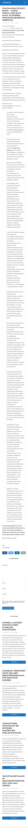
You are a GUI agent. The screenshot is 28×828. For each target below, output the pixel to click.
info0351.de (7, 2)
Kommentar (5, 565)
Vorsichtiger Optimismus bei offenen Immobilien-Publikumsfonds (11, 728)
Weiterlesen (14, 662)
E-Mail (4, 588)
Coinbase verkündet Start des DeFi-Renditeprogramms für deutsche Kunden (13, 675)
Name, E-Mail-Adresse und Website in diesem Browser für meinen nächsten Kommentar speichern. (13, 602)
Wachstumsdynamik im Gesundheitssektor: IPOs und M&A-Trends (13, 781)
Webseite (4, 594)
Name (3, 582)
